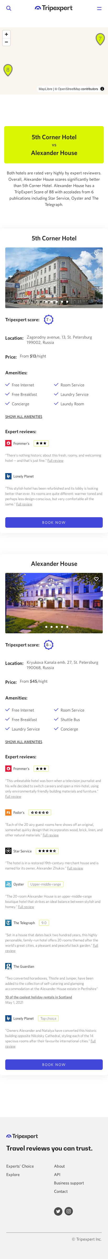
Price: (11, 357)
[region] (54, 61)
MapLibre (45, 88)
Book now (54, 522)
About (59, 1166)
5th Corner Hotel (54, 238)
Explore (13, 1174)
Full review (55, 460)
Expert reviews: (20, 431)
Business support (69, 1182)
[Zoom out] (6, 42)
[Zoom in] (6, 34)
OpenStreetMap (69, 88)
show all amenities (23, 417)
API (57, 1174)
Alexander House (54, 563)
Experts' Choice (20, 1166)
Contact (61, 1191)
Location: (14, 338)
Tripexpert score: (22, 319)
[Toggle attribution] (102, 89)
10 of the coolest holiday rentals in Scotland (38, 997)
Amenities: (16, 372)
